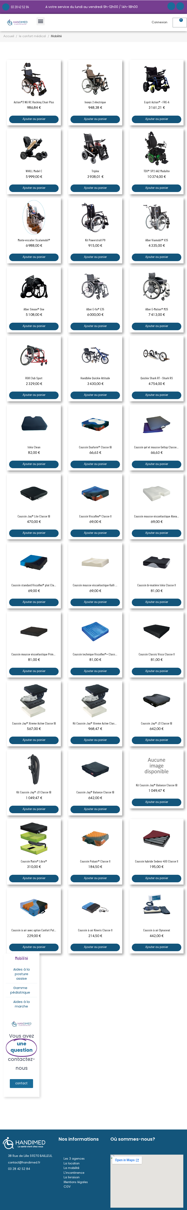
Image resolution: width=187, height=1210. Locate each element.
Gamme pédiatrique (20, 990)
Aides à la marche (21, 1004)
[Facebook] (171, 6)
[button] (21, 1083)
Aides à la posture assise (21, 974)
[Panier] (180, 22)
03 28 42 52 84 (20, 7)
